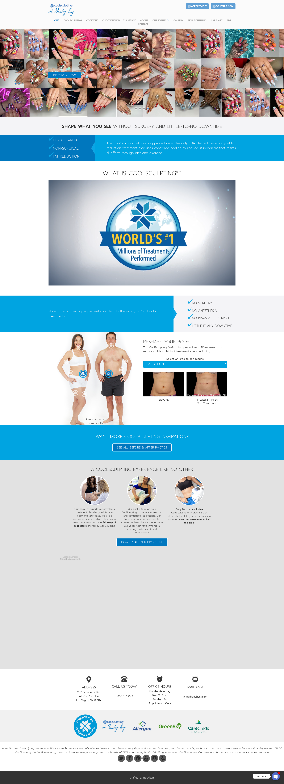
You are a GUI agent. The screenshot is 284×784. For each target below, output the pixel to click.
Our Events (159, 20)
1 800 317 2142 (124, 696)
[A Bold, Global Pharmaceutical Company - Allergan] (142, 726)
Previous (22, 72)
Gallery (178, 20)
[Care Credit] (199, 726)
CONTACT (143, 24)
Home (56, 20)
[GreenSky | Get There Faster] (170, 726)
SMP (229, 20)
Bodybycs (148, 778)
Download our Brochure (142, 542)
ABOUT (144, 20)
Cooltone (92, 20)
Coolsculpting (73, 20)
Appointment (199, 6)
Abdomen (156, 364)
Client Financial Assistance (119, 20)
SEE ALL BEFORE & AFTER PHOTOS (142, 447)
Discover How (64, 85)
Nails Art (216, 20)
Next (262, 72)
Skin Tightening (197, 20)
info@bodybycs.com (195, 697)
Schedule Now (224, 6)
